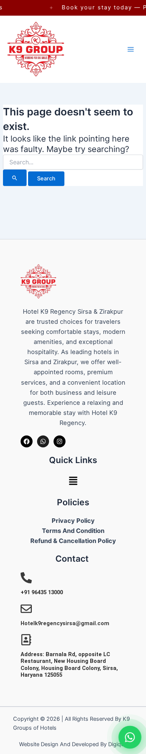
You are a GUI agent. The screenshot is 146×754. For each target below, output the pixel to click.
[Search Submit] (15, 178)
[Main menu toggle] (131, 49)
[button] (73, 482)
